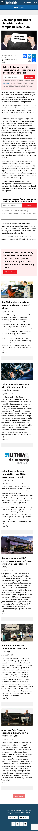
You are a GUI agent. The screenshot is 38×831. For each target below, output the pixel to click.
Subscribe (30, 77)
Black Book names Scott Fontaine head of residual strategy (14, 648)
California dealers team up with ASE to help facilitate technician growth (15, 387)
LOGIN (35, 2)
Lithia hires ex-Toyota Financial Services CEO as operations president (14, 474)
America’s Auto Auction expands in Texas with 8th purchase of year (14, 733)
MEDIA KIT (13, 817)
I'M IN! (29, 205)
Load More (19, 796)
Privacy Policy (6, 83)
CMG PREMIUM (27, 2)
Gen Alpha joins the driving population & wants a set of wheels (15, 305)
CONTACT (24, 817)
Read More (5, 352)
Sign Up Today (10, 272)
